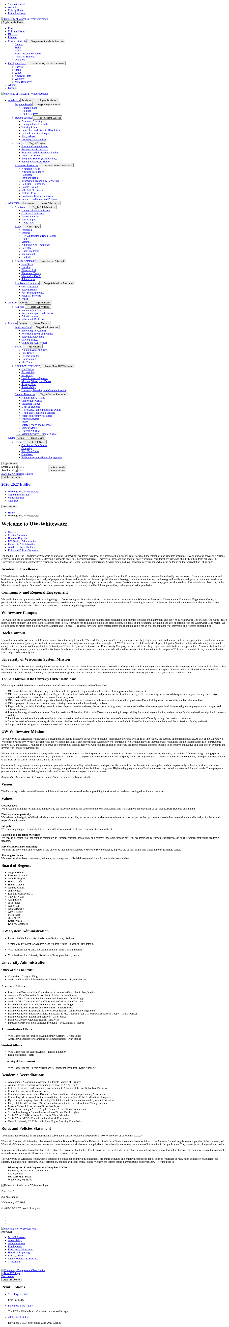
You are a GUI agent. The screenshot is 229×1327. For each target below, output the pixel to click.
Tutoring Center (29, 127)
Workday (19, 78)
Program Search (23, 104)
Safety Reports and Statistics (36, 424)
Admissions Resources (27, 283)
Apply (18, 226)
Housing (26, 267)
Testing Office (29, 193)
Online (25, 238)
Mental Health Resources (28, 53)
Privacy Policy (15, 1255)
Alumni (12, 85)
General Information (19, 494)
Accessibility (28, 372)
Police (24, 421)
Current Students (17, 41)
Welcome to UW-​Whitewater (23, 491)
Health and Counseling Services (38, 412)
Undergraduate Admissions (35, 210)
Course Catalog (29, 186)
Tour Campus (28, 219)
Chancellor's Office (31, 400)
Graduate (26, 110)
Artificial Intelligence (32, 171)
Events (18, 346)
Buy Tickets (27, 352)
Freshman (26, 229)
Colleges (19, 143)
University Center (30, 430)
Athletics (12, 302)
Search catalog (9, 466)
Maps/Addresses (16, 1237)
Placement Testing (31, 273)
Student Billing (29, 289)
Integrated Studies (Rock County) (39, 158)
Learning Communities (33, 139)
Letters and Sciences (32, 155)
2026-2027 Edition (17, 484)
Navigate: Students (25, 56)
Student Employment (32, 336)
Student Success (23, 117)
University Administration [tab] (21, 544)
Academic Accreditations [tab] (21, 547)
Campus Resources (25, 394)
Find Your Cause (30, 451)
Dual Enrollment (30, 251)
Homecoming (28, 359)
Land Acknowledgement (34, 378)
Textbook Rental (30, 177)
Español (12, 88)
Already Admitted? (25, 260)
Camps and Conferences (34, 342)
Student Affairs (29, 427)
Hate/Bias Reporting (19, 1252)
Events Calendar (30, 356)
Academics (14, 100)
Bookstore (26, 174)
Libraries (12, 37)
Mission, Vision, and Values (36, 381)
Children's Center (30, 403)
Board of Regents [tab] (17, 538)
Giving (11, 437)
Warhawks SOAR (31, 276)
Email (11, 28)
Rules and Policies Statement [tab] (23, 550)
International (28, 254)
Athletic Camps (29, 316)
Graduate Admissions (32, 213)
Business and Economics (34, 149)
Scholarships (28, 279)
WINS (18, 50)
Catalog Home (15, 10)
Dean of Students (30, 406)
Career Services (29, 339)
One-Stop (20, 59)
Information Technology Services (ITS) (42, 180)
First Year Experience (32, 292)
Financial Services (31, 295)
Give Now (27, 454)
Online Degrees (29, 113)
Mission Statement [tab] (17, 535)
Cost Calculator (29, 286)
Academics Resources (26, 165)
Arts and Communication (34, 146)
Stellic (18, 47)
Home (11, 512)
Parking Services (30, 418)
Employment (15, 1246)
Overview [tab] (13, 532)
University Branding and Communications (43, 390)
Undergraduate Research (34, 124)
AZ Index (13, 7)
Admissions (14, 202)
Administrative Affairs (33, 397)
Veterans (26, 241)
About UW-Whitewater (27, 365)
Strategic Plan (28, 384)
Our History (27, 369)
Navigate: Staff (23, 75)
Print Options (9, 506)
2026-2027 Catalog (18, 1317)
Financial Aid (28, 270)
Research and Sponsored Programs (39, 199)
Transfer (25, 232)
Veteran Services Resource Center (39, 433)
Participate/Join (23, 327)
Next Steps (27, 264)
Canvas (19, 44)
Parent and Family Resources (36, 415)
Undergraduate (29, 107)
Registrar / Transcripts (33, 183)
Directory (13, 34)
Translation (14, 1261)
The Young (27, 362)
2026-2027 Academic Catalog (17, 473)
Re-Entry (26, 247)
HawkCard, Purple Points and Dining (41, 409)
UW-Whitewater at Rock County (38, 235)
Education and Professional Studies (40, 152)
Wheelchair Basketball (33, 319)
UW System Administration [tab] (22, 541)
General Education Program (36, 133)
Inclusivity (27, 375)
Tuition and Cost (30, 216)
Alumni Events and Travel (35, 349)
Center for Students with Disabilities (40, 130)
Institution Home (17, 13)
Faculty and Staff (17, 63)
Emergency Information (20, 1249)
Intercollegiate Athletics (33, 310)
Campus (12, 323)
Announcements (16, 1243)
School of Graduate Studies (35, 161)
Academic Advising (31, 121)
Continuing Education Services (37, 196)
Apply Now (27, 222)
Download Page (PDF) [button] (20, 1305)
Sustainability (28, 387)
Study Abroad (28, 136)
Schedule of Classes (32, 190)
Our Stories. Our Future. (34, 447)
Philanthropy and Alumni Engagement (41, 457)
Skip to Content (16, 4)
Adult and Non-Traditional (35, 244)
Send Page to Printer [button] (19, 1294)
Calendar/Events (16, 31)
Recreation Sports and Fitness (37, 313)
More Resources (23, 81)
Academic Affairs (30, 168)
